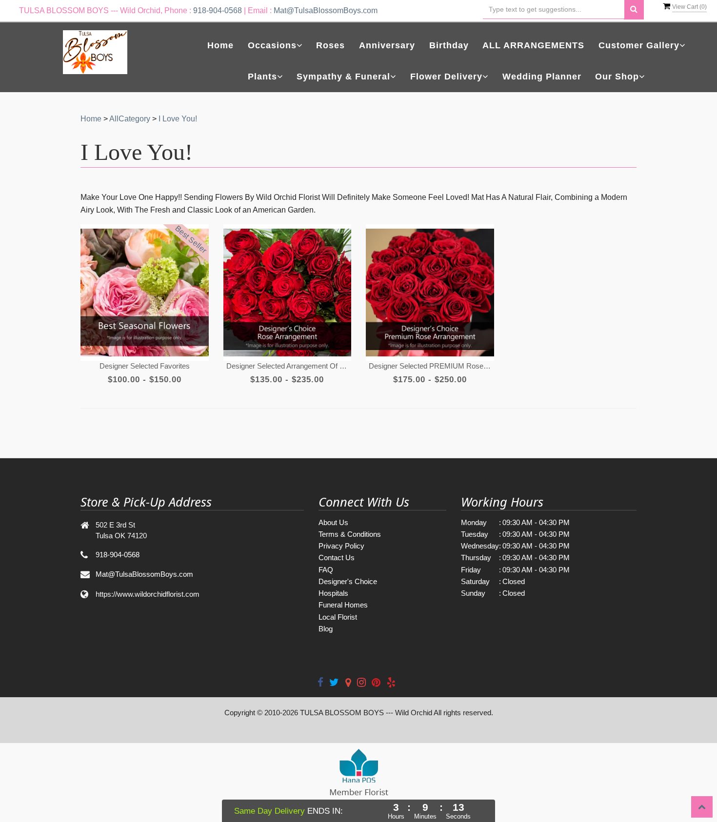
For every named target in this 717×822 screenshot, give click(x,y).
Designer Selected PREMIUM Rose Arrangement (430, 366)
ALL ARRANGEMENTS (533, 45)
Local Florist (338, 617)
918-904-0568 (217, 10)
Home (220, 45)
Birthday (449, 45)
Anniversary (387, 45)
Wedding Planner (541, 76)
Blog (326, 629)
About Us (333, 522)
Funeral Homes (343, 605)
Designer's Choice (348, 581)
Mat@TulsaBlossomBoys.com (326, 10)
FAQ (326, 570)
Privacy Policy (341, 546)
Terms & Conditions (350, 534)
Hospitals (333, 593)
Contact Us (337, 557)
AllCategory (129, 119)
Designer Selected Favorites (145, 366)
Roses (330, 45)
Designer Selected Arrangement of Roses (287, 366)
